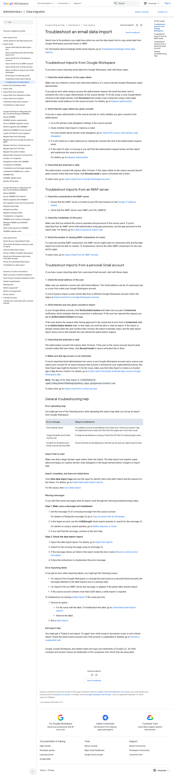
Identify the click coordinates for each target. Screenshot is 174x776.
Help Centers (45, 746)
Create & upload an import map (88, 229)
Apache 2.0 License (62, 695)
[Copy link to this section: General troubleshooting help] (91, 399)
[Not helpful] (141, 25)
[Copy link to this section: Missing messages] (67, 495)
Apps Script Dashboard (94, 750)
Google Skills (45, 759)
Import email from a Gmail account (81, 388)
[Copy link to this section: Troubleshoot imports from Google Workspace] (118, 63)
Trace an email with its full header (109, 516)
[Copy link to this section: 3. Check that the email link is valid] (82, 165)
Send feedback (133, 32)
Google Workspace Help (55, 25)
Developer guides (47, 750)
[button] (17, 44)
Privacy (51, 770)
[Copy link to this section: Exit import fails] (63, 628)
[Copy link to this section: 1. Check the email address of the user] (86, 280)
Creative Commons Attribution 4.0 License (113, 692)
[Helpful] (137, 25)
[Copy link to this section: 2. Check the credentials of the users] (84, 217)
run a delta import (72, 487)
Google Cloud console (94, 755)
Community (62, 3)
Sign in (168, 3)
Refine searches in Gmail (104, 526)
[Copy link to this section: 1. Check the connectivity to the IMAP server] (91, 196)
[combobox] (126, 3)
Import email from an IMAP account (81, 254)
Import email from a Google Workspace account (87, 179)
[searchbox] (18, 22)
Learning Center (47, 755)
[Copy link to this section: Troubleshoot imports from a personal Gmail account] (127, 265)
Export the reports (104, 542)
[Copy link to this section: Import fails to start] (67, 454)
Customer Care (135, 755)
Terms (42, 770)
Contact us (162, 12)
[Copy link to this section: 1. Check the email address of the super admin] (94, 77)
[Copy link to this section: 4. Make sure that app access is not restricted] (93, 356)
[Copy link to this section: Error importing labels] (69, 567)
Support (77, 3)
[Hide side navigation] (32, 771)
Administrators (12, 11)
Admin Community (137, 746)
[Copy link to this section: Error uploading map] (68, 406)
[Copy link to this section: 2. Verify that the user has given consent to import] (98, 305)
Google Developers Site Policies (98, 695)
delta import (79, 597)
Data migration (35, 11)
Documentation (44, 3)
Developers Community (139, 750)
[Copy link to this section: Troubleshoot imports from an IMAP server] (111, 189)
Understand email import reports (87, 482)
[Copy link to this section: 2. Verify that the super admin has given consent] (96, 109)
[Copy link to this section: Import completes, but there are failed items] (91, 473)
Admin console (142, 12)
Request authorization (121, 101)
